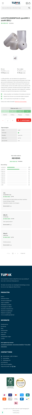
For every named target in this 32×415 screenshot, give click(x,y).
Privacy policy (16, 410)
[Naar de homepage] (16, 2)
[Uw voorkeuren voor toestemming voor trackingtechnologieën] (2, 412)
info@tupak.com (15, 281)
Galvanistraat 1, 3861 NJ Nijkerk (10, 356)
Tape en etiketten (5, 302)
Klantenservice (4, 324)
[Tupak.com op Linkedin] (14, 366)
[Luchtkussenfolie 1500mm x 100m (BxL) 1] (16, 40)
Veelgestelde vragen (6, 336)
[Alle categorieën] (3, 3)
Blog (2, 328)
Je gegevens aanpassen (6, 344)
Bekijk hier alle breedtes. (21, 101)
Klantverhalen (4, 330)
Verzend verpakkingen (6, 300)
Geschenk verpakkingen (6, 310)
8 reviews (11, 23)
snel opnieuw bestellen (18, 344)
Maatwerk (3, 334)
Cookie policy (16, 412)
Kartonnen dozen (5, 298)
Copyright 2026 (6, 408)
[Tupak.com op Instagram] (13, 366)
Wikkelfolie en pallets (6, 304)
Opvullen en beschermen (7, 308)
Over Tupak (3, 332)
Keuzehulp (3, 326)
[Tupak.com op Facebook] (11, 366)
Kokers (2, 296)
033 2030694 (25, 278)
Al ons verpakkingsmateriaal (7, 314)
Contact (3, 338)
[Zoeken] (29, 8)
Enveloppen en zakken (6, 306)
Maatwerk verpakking (6, 312)
